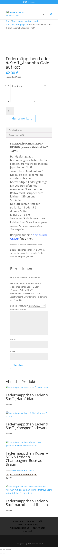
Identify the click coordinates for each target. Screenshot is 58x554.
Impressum (18, 521)
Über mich (27, 531)
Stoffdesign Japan (20, 24)
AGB (40, 521)
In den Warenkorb (20, 118)
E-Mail (14, 351)
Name (13, 339)
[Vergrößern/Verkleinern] (1, 549)
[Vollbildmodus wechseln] (4, 549)
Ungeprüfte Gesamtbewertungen (21, 474)
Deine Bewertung (19, 305)
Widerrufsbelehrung (19, 527)
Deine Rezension (19, 309)
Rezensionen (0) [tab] (16, 135)
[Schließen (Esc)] (9, 549)
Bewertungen (39, 527)
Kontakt (31, 521)
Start (8, 21)
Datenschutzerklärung (27, 524)
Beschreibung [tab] (15, 130)
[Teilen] (7, 549)
